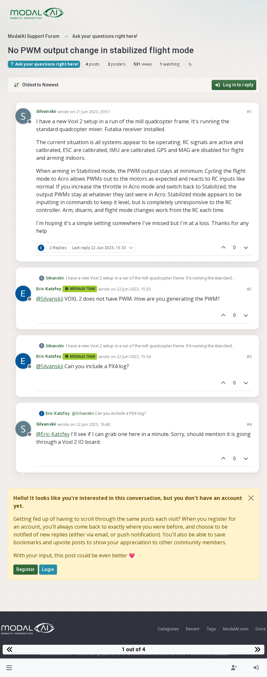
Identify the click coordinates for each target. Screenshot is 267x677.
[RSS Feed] (190, 64)
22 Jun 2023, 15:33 (134, 289)
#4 (249, 424)
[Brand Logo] (36, 13)
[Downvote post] (246, 248)
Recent (192, 628)
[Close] (251, 498)
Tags (211, 628)
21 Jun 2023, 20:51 (93, 111)
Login (48, 569)
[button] (9, 667)
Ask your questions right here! (46, 64)
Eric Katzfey (48, 288)
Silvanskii (46, 111)
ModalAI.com (235, 628)
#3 (249, 356)
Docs (261, 628)
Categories (168, 628)
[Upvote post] (223, 248)
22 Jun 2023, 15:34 (134, 356)
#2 (249, 289)
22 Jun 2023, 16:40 (93, 424)
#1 (249, 111)
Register (25, 569)
